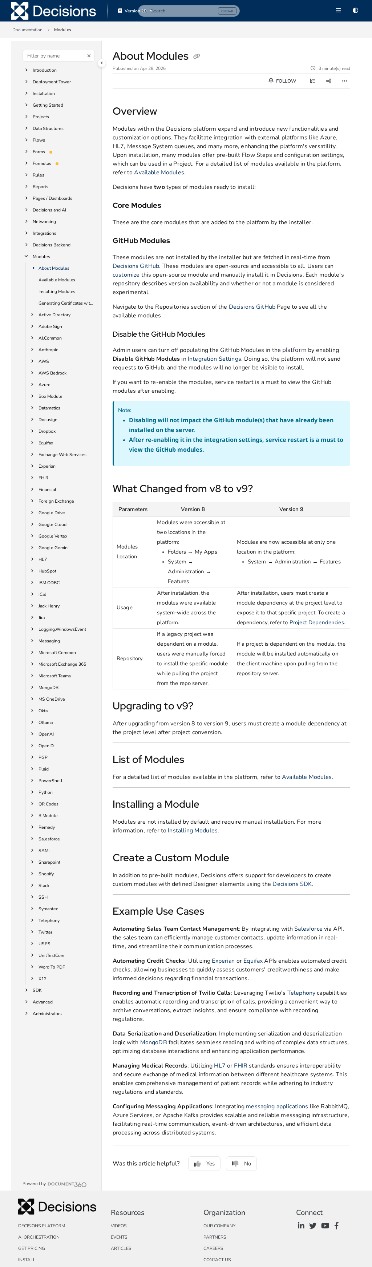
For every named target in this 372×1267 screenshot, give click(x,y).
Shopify (46, 874)
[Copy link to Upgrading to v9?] (204, 707)
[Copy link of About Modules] (196, 57)
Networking (44, 222)
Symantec (48, 909)
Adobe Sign (50, 326)
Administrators (47, 1014)
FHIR (43, 478)
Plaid (44, 769)
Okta (43, 711)
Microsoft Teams (55, 676)
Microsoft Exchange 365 (62, 664)
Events (119, 1237)
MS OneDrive (52, 699)
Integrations (44, 233)
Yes (210, 1163)
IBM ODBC (49, 583)
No (247, 1163)
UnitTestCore (52, 955)
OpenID (46, 746)
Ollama (46, 722)
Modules (41, 257)
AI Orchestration (39, 1237)
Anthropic (48, 350)
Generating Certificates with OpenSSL (66, 303)
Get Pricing (31, 1248)
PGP (43, 757)
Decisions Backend (51, 245)
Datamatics (49, 408)
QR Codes (48, 804)
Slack (44, 885)
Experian (47, 466)
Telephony (49, 920)
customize (126, 275)
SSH (43, 897)
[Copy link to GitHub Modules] (181, 241)
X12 (42, 979)
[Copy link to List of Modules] (195, 760)
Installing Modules (57, 291)
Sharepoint (49, 862)
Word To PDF (52, 967)
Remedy (47, 827)
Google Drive (52, 513)
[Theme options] (355, 11)
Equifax (46, 443)
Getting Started (48, 105)
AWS (44, 361)
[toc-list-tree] (312, 81)
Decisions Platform (41, 1226)
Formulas (42, 163)
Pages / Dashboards (52, 198)
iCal (42, 594)
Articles (121, 1248)
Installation (44, 93)
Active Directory (54, 315)
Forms (39, 152)
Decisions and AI (49, 210)
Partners (214, 1237)
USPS (44, 944)
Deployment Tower (52, 82)
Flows (39, 140)
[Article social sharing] (328, 81)
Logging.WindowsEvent (62, 629)
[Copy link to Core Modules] (172, 206)
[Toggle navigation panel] (101, 63)
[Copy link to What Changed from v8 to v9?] (264, 489)
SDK (37, 990)
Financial (47, 489)
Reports (40, 187)
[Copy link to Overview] (168, 112)
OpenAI (46, 734)
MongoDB (48, 687)
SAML (45, 851)
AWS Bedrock (52, 373)
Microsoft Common (57, 653)
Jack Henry (49, 606)
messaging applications (277, 1106)
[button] (189, 11)
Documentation (27, 30)
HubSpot (47, 571)
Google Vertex (53, 536)
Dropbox (47, 431)
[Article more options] (344, 81)
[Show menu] (338, 11)
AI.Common (50, 338)
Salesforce (49, 839)
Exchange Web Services (62, 455)
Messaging (49, 641)
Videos (118, 1226)
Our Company (219, 1226)
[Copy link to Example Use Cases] (216, 912)
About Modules (54, 268)
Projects (41, 117)
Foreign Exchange (56, 501)
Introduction (45, 70)
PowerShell (50, 781)
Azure (44, 385)
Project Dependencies (317, 622)
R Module (48, 816)
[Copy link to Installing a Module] (211, 805)
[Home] (53, 11)
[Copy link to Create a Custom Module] (240, 858)
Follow (285, 81)
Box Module (50, 396)
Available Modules (57, 280)
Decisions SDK (292, 884)
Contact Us (217, 1260)
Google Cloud (52, 524)
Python (46, 792)
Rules (38, 175)
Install (27, 1260)
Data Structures (48, 128)
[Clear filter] (89, 56)
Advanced (43, 1002)
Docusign (48, 420)
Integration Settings (214, 359)
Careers (213, 1248)
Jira (42, 618)
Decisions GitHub (136, 266)
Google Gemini (54, 548)
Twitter (45, 932)
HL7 (43, 559)
